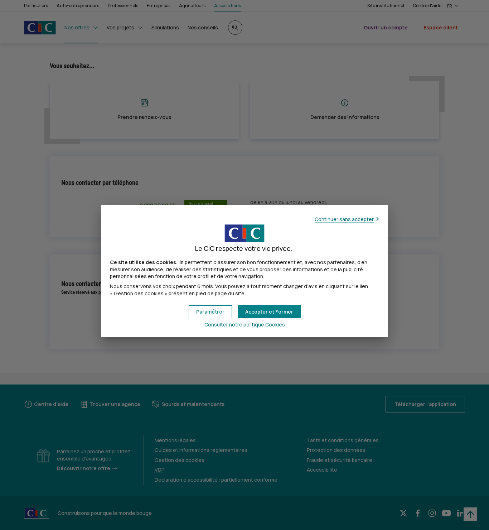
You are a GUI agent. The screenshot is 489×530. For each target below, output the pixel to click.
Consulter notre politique (244, 324)
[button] (269, 311)
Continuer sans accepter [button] (344, 219)
